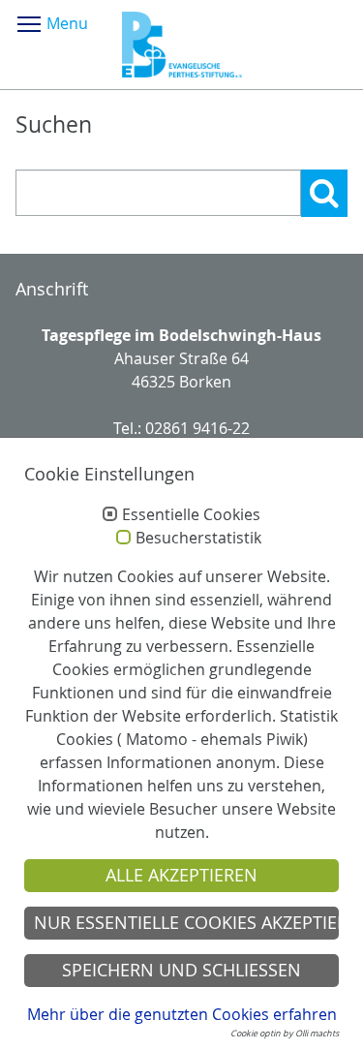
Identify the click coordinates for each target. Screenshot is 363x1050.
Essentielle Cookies (191, 515)
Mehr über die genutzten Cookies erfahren (182, 1014)
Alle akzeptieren (181, 875)
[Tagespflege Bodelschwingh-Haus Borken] (182, 44)
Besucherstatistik (198, 538)
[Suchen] (324, 193)
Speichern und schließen (181, 970)
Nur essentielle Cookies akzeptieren (186, 922)
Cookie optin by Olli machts (284, 1033)
